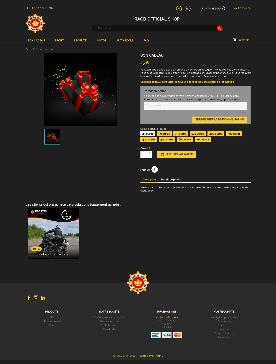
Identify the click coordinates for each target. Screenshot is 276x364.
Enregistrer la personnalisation (219, 119)
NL (187, 8)
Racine (51, 325)
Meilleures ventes (52, 321)
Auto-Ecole (124, 40)
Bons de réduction (224, 333)
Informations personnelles (224, 317)
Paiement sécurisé (109, 321)
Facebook (29, 298)
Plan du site (109, 329)
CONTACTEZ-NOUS (212, 8)
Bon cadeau (36, 40)
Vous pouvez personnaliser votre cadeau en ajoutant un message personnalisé (192, 99)
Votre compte (224, 311)
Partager (154, 169)
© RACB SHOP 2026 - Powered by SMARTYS (138, 355)
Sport (59, 40)
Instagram (36, 298)
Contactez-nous (109, 325)
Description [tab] (149, 179)
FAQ (146, 40)
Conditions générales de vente (109, 317)
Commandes (224, 321)
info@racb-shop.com (167, 317)
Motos (101, 40)
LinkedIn (43, 298)
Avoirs (224, 325)
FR (179, 8)
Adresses (224, 329)
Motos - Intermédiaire (53, 254)
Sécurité (80, 40)
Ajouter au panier (177, 154)
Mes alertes (224, 337)
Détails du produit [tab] (171, 179)
